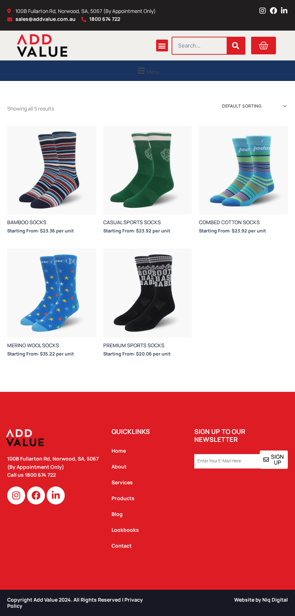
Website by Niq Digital (261, 599)
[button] (162, 45)
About (119, 466)
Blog (117, 514)
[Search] (236, 45)
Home (119, 450)
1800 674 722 (41, 474)
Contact (122, 545)
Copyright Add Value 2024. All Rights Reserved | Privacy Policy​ (75, 602)
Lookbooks (125, 529)
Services (122, 482)
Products (123, 498)
